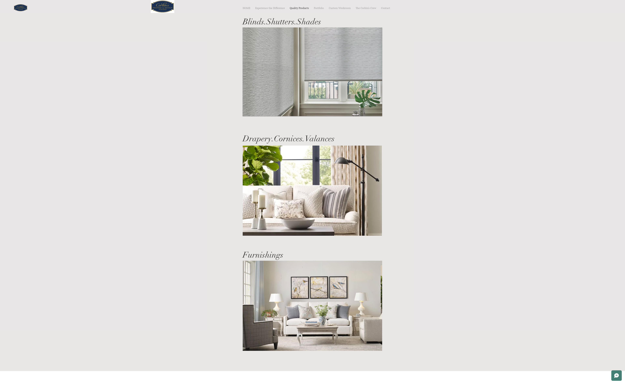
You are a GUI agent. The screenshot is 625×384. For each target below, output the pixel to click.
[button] (312, 71)
